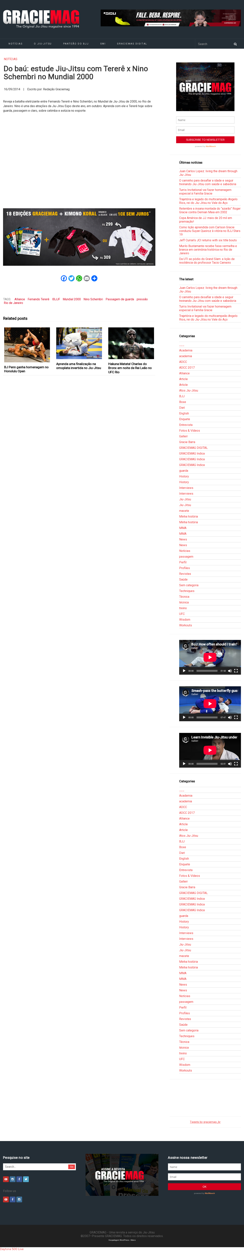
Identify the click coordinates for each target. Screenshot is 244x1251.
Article (183, 379)
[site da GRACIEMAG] (79, 237)
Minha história (188, 516)
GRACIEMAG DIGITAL (132, 43)
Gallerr (183, 436)
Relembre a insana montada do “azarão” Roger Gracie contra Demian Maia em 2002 (210, 210)
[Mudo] (230, 671)
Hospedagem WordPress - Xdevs (122, 1240)
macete (184, 511)
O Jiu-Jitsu (43, 43)
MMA (182, 528)
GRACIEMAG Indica (192, 453)
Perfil (182, 562)
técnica (184, 602)
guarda (183, 470)
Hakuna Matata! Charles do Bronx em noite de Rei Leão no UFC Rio (130, 368)
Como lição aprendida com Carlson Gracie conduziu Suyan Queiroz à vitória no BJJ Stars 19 (209, 230)
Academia (185, 350)
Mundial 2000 (72, 299)
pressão (142, 299)
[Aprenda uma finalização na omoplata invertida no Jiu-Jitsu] (79, 343)
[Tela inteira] (236, 671)
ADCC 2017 (187, 367)
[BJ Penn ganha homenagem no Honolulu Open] (27, 344)
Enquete (184, 419)
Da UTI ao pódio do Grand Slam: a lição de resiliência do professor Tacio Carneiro (207, 260)
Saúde (183, 579)
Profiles (184, 568)
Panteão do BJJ (76, 43)
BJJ (182, 396)
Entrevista (186, 425)
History (184, 476)
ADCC (183, 362)
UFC (182, 614)
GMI (103, 43)
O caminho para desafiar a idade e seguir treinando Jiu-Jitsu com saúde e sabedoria (207, 182)
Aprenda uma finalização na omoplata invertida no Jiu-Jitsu (78, 366)
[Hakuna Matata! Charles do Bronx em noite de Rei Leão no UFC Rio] (131, 343)
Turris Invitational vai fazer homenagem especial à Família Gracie (205, 191)
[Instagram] (12, 1179)
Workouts (185, 625)
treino (183, 608)
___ (181, 344)
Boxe (182, 402)
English (184, 413)
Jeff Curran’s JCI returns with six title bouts (208, 240)
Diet (182, 407)
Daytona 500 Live (12, 1249)
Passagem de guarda (120, 299)
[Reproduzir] (184, 671)
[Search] (235, 43)
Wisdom (184, 619)
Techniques (186, 591)
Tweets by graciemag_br (205, 1122)
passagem (186, 556)
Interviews (186, 488)
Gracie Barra (187, 442)
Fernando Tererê (38, 299)
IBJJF (56, 299)
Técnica (184, 596)
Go (71, 1166)
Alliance (19, 299)
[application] (210, 657)
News (183, 539)
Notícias (15, 43)
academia (185, 356)
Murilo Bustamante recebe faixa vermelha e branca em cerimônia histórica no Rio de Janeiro (208, 249)
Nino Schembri (93, 299)
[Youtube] (6, 1179)
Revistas (185, 574)
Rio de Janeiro (13, 303)
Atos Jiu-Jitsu (188, 390)
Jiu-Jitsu (185, 499)
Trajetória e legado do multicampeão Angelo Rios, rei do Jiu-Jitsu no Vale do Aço (208, 201)
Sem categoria (188, 585)
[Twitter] (26, 1179)
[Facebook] (19, 1179)
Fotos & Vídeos (189, 430)
